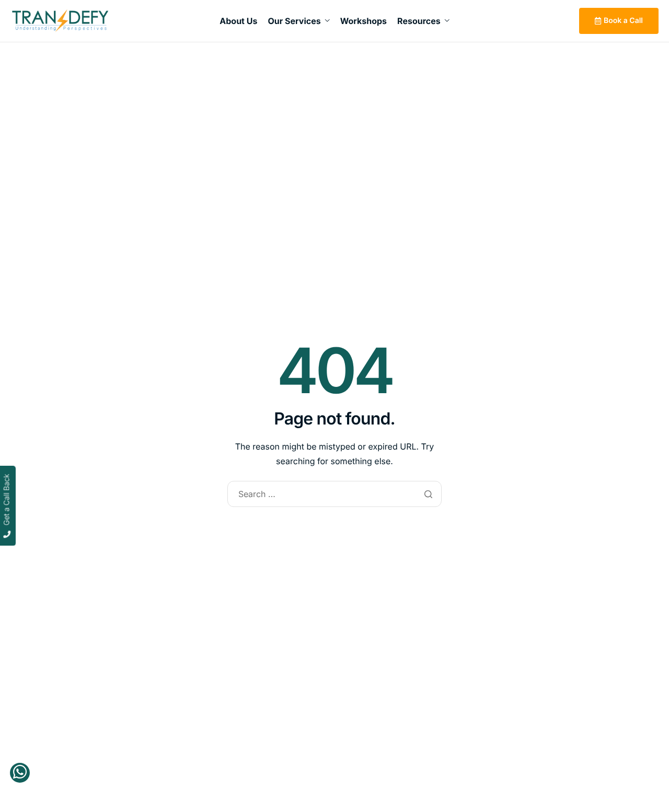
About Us (238, 21)
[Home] (60, 20)
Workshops (363, 21)
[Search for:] (334, 494)
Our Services (294, 21)
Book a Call (623, 20)
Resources (419, 21)
